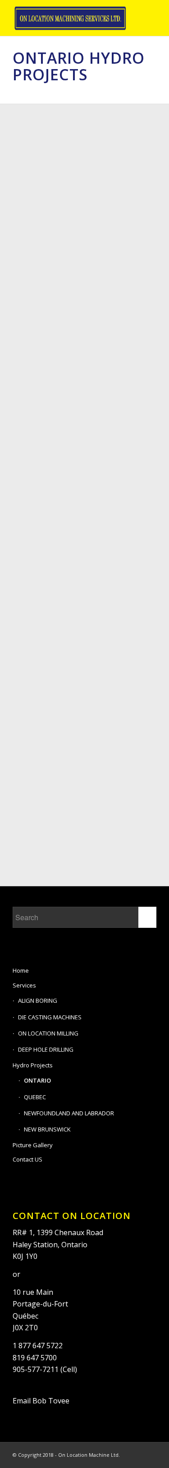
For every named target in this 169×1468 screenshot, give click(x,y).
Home (21, 970)
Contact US (27, 1159)
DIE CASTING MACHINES (50, 1017)
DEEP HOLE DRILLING (45, 1049)
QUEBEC (35, 1097)
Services (24, 985)
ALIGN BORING (37, 1000)
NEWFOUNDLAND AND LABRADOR (69, 1113)
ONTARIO (37, 1080)
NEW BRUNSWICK (47, 1129)
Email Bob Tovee (41, 1401)
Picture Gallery (33, 1145)
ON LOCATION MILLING (48, 1033)
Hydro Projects (33, 1065)
